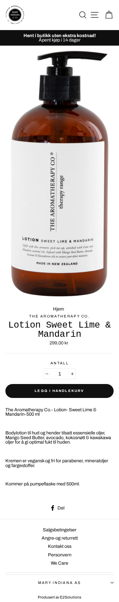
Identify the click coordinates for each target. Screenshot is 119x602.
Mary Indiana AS (59, 583)
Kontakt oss (59, 546)
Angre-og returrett (60, 538)
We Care (59, 563)
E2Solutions (70, 597)
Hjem (58, 308)
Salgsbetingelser (59, 529)
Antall (59, 363)
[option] (59, 37)
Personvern (59, 554)
